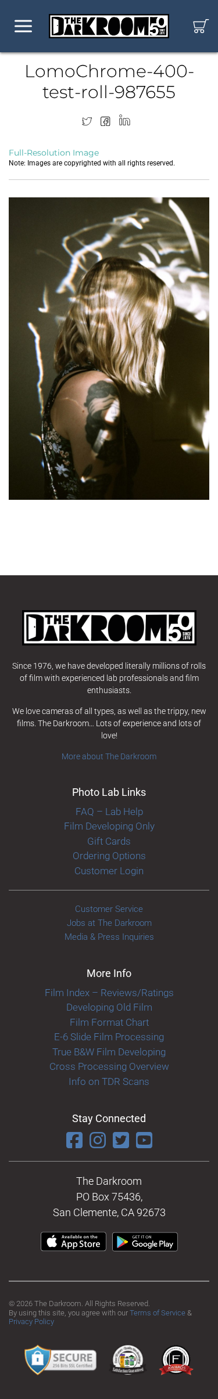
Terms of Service (157, 1312)
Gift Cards (109, 841)
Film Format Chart (109, 1022)
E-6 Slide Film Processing (109, 1037)
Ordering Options (109, 855)
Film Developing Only (109, 826)
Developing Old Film (109, 1007)
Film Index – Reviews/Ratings (109, 992)
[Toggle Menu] (23, 26)
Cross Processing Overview (109, 1066)
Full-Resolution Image (54, 152)
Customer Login (109, 871)
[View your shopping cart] (201, 26)
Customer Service (109, 909)
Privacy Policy (31, 1321)
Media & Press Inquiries (109, 937)
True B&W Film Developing (109, 1052)
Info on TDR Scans (109, 1081)
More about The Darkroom (109, 756)
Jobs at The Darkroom (109, 923)
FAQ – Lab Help (109, 811)
